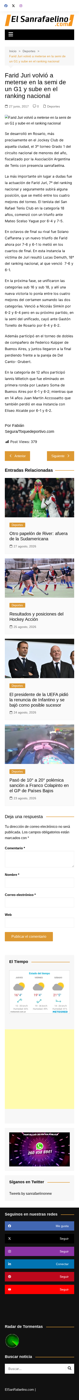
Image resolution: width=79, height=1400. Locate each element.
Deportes (53, 106)
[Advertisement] (39, 1069)
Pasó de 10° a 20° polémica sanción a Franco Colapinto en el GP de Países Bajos (39, 785)
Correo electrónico (20, 895)
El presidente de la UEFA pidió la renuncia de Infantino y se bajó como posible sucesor (38, 700)
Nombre (12, 874)
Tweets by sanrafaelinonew (30, 1193)
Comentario (15, 848)
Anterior (20, 456)
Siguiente (58, 456)
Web (8, 915)
